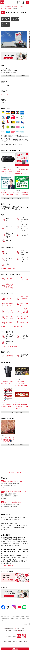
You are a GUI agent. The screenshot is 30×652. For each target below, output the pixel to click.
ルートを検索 (22, 75)
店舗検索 (18, 1)
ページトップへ (24, 624)
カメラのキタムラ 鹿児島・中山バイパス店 (15, 491)
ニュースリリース (20, 628)
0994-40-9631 (4, 94)
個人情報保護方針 (9, 628)
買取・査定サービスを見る (9, 268)
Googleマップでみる (15, 472)
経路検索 (15, 649)
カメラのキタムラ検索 (17, 6)
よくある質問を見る (7, 565)
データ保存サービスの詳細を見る (10, 346)
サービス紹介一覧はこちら (15, 412)
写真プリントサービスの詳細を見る (11, 326)
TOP (2, 6)
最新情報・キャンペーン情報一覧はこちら (15, 198)
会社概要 (8, 630)
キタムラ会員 (23, 1)
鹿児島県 (3, 8)
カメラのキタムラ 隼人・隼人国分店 (13, 481)
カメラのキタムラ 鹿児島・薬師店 (12, 502)
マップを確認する (7, 75)
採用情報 (15, 630)
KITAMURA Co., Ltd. (12, 641)
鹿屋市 (9, 8)
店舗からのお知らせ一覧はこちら (15, 444)
